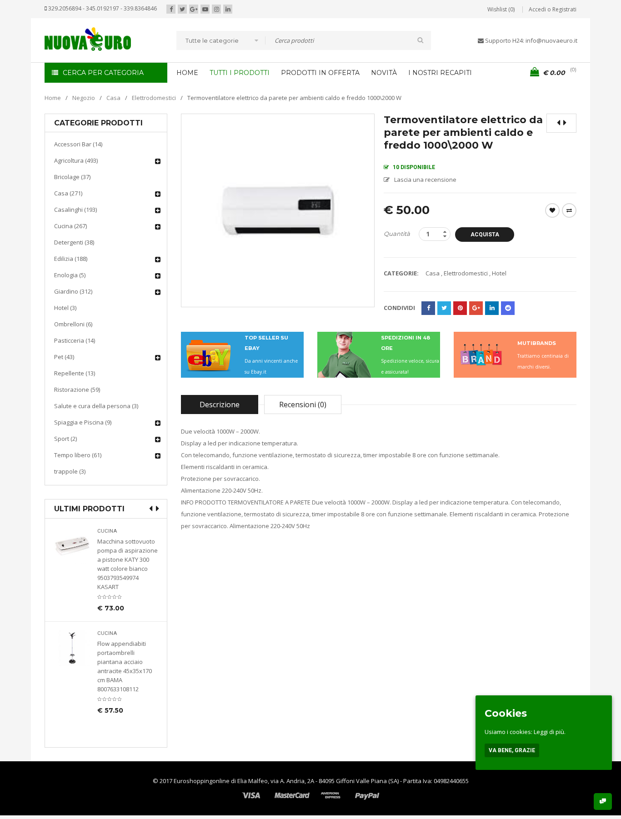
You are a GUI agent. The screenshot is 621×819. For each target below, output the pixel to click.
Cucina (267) (70, 226)
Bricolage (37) (72, 177)
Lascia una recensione (425, 179)
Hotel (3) (65, 308)
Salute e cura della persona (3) (96, 406)
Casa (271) (68, 193)
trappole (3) (69, 471)
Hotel (499, 273)
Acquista (485, 234)
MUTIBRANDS (536, 343)
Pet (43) (64, 357)
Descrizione (220, 405)
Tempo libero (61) (77, 455)
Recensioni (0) (302, 405)
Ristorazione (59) (77, 389)
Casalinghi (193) (75, 209)
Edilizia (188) (70, 259)
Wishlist (552, 210)
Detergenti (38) (74, 242)
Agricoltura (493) (76, 160)
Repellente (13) (74, 373)
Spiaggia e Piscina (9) (82, 422)
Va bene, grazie (512, 750)
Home (53, 98)
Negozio (83, 98)
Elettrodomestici (154, 98)
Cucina (107, 531)
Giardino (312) (73, 291)
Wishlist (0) (501, 9)
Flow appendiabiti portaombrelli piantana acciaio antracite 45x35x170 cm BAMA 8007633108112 (124, 666)
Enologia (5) (69, 275)
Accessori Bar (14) (78, 144)
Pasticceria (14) (74, 340)
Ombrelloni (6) (73, 324)
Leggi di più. (550, 732)
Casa (113, 98)
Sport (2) (65, 438)
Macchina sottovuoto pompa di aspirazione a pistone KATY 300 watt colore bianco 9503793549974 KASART (127, 564)
